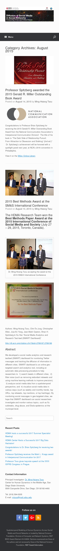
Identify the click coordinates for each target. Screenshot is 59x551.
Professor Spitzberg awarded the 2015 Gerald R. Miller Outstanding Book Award (28, 94)
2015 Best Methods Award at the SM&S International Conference (27, 203)
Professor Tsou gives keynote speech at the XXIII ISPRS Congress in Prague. (27, 463)
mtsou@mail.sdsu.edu (22, 497)
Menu (10, 36)
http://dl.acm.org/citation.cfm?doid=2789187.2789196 (28, 343)
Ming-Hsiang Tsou (43, 101)
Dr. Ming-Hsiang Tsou (34, 479)
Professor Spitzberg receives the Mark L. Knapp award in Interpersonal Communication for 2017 (29, 456)
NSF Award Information (34, 545)
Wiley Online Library (26, 155)
